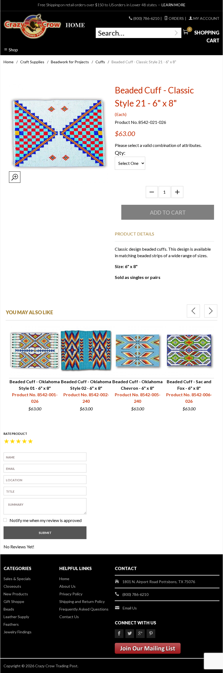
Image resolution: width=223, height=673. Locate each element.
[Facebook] (119, 633)
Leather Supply (16, 616)
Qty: (120, 152)
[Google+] (140, 633)
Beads (9, 609)
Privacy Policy (70, 594)
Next (210, 310)
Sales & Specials (17, 578)
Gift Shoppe (14, 601)
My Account (206, 18)
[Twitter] (129, 633)
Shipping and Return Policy (82, 601)
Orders (176, 18)
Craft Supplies (32, 61)
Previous (193, 310)
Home (9, 61)
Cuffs (100, 61)
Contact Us (69, 616)
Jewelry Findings (18, 632)
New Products (16, 594)
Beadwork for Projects (70, 61)
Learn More (173, 4)
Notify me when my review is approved (46, 520)
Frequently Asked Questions (84, 609)
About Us (67, 586)
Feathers (11, 624)
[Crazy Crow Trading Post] (44, 26)
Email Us (130, 608)
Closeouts (12, 586)
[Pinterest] (151, 633)
